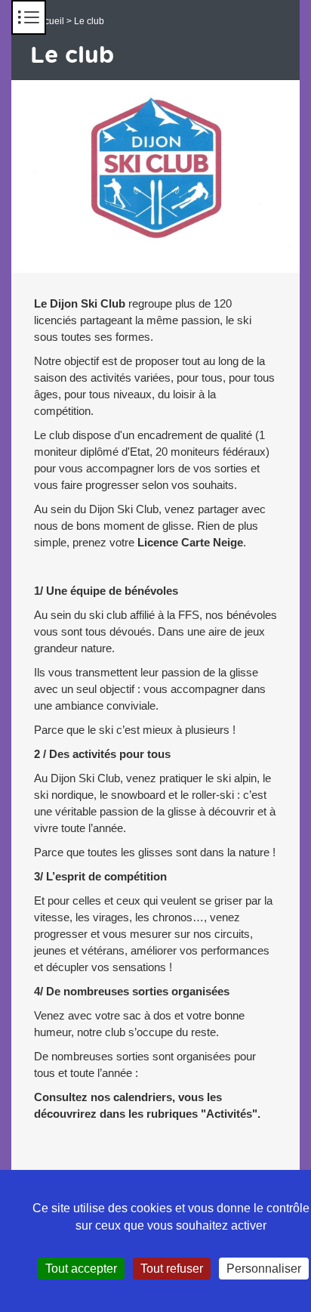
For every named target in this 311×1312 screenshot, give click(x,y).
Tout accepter (81, 1268)
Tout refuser (171, 1268)
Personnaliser (263, 1268)
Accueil (49, 21)
